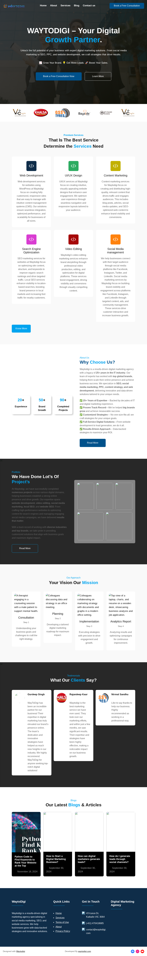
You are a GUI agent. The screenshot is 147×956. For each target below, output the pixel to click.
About (59, 926)
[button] (21, 329)
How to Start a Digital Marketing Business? (56, 859)
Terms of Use (62, 922)
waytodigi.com (84, 951)
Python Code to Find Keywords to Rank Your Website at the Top (25, 861)
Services (60, 917)
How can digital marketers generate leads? (89, 859)
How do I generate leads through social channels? (119, 859)
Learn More (98, 76)
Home (59, 913)
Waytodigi (20, 951)
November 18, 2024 (27, 871)
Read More (92, 443)
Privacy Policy (63, 931)
